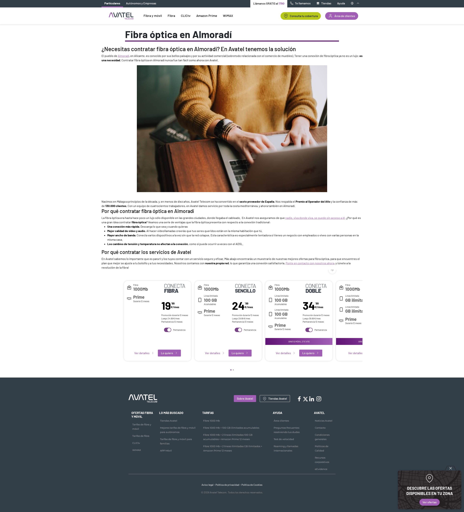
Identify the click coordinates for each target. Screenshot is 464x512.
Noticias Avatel (323, 420)
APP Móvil (166, 450)
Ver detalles (142, 353)
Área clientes (281, 420)
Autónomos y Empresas (141, 3)
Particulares (112, 3)
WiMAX (136, 450)
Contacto (320, 427)
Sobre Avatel (245, 398)
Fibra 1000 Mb (211, 420)
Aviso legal (207, 484)
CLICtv (136, 442)
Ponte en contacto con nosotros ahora (310, 263)
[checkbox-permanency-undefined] (167, 330)
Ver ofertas (429, 502)
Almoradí (123, 55)
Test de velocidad (284, 439)
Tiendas (326, 3)
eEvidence (321, 469)
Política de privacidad (227, 484)
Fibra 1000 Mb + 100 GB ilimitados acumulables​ (231, 427)
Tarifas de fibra (140, 435)
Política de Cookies (251, 484)
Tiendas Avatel (277, 398)
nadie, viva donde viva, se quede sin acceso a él (315, 217)
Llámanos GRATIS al (268, 3)
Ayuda (341, 3)
